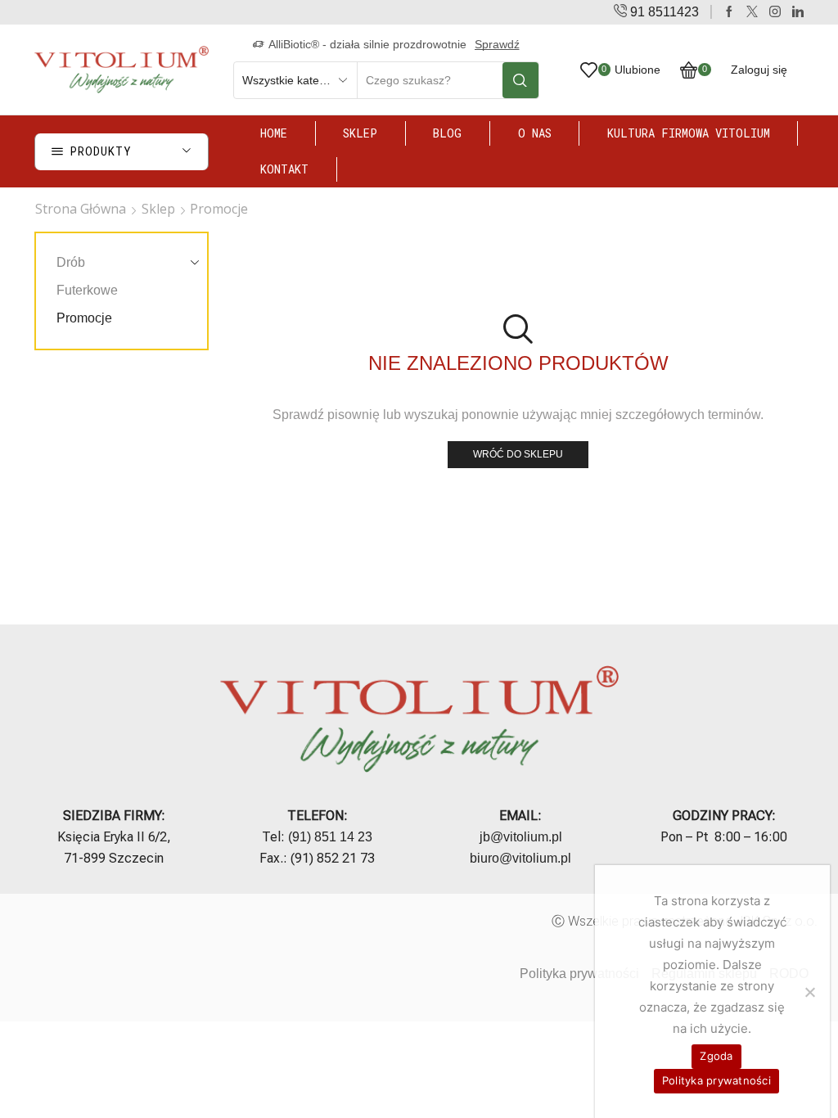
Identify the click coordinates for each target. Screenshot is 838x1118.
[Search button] (520, 80)
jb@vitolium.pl (521, 837)
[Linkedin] (798, 12)
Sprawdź (497, 44)
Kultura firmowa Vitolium (688, 133)
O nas (535, 133)
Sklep (360, 133)
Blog (447, 133)
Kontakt (284, 169)
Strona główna (80, 209)
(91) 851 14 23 (330, 837)
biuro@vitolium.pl (520, 858)
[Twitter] (752, 12)
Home (273, 133)
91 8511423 (664, 12)
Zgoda (716, 1055)
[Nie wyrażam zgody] (809, 992)
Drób (70, 262)
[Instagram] (775, 12)
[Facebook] (729, 12)
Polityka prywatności (579, 974)
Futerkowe (87, 290)
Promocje (84, 318)
